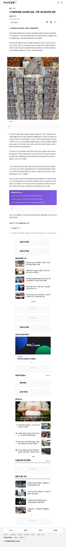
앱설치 (25, 530)
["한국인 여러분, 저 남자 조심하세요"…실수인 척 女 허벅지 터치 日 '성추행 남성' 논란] (19, 298)
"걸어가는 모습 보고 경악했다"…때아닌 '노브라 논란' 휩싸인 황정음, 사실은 (38, 263)
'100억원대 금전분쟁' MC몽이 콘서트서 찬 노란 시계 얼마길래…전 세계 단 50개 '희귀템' (38, 279)
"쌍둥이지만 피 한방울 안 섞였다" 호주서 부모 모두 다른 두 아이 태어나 (38, 271)
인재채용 (20, 534)
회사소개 (6, 534)
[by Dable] (48, 461)
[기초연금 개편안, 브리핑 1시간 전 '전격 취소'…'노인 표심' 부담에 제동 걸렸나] (46, 437)
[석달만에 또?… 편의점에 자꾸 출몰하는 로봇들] (20, 513)
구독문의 (33, 534)
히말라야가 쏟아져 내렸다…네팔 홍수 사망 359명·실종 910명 (38, 484)
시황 (14, 8)
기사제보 (38, 534)
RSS (43, 534)
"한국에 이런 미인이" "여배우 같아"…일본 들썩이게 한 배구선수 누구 (38, 287)
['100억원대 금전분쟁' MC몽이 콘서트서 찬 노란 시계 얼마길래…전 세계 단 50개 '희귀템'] (19, 282)
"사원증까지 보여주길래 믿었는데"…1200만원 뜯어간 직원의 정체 (37, 501)
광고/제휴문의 (12, 534)
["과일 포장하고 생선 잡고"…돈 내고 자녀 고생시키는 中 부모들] (46, 429)
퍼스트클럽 (26, 534)
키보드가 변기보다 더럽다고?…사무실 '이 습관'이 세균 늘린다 (38, 493)
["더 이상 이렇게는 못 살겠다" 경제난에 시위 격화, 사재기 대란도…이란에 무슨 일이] (46, 454)
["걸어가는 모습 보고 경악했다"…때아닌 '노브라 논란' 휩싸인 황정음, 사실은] (19, 266)
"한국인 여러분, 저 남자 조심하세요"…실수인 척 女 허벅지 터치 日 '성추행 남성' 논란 (38, 295)
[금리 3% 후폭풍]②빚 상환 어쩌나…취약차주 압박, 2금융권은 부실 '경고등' (28, 202)
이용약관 (16, 537)
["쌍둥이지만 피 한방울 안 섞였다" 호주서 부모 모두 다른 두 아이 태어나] (19, 274)
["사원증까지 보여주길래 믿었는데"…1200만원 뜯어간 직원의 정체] (20, 504)
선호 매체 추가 (15, 22)
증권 (10, 8)
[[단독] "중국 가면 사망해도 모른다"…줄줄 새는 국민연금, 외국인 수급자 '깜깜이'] (46, 445)
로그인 (10, 530)
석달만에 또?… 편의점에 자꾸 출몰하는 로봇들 (38, 510)
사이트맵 (55, 530)
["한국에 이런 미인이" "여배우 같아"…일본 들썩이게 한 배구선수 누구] (19, 290)
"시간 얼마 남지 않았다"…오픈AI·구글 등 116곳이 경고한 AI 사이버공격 (27, 199)
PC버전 (40, 530)
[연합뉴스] (33, 88)
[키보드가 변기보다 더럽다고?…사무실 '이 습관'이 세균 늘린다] (20, 495)
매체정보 (21, 537)
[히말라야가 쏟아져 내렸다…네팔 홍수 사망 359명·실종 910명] (20, 487)
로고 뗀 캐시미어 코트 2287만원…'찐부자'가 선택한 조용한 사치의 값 (26, 196)
